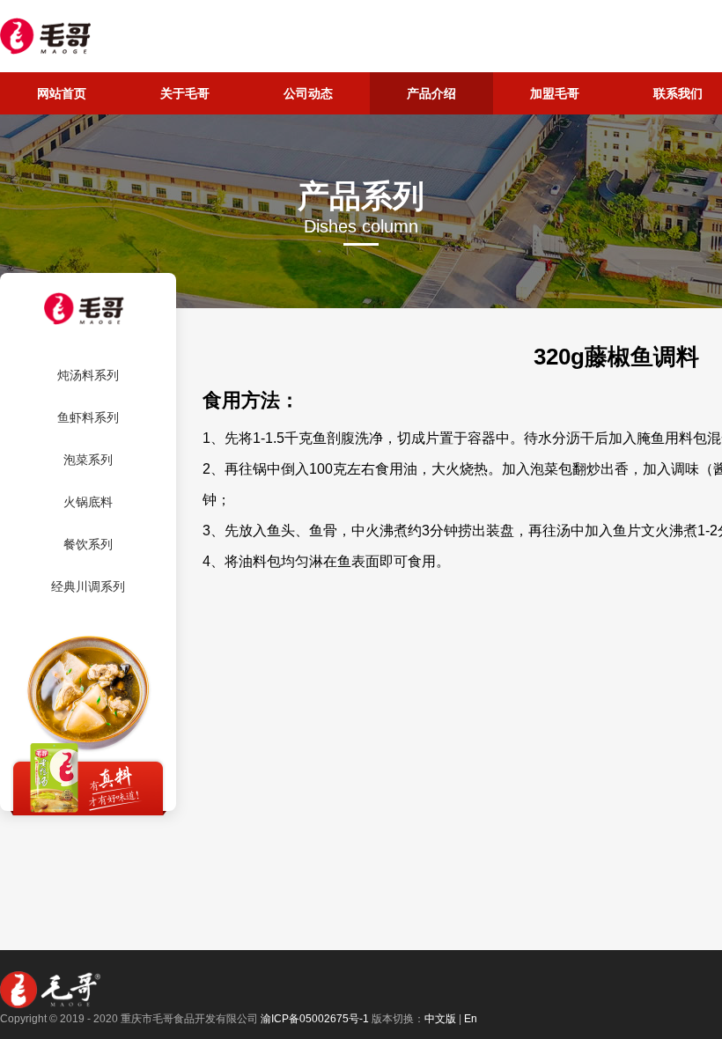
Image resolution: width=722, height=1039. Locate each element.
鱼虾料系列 (88, 417)
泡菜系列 (88, 460)
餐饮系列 (88, 544)
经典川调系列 (88, 586)
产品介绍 (431, 93)
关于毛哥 (185, 93)
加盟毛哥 (554, 93)
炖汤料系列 (88, 375)
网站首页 (61, 93)
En (470, 1019)
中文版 (440, 1019)
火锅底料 (88, 502)
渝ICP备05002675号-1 (315, 1019)
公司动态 (308, 93)
